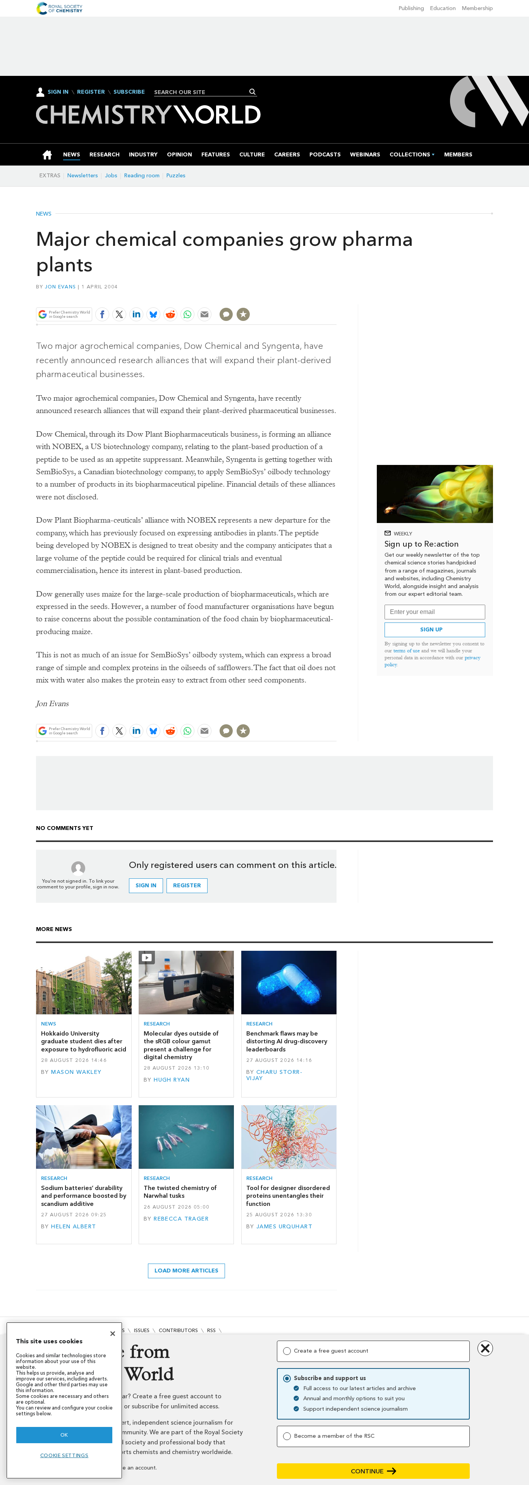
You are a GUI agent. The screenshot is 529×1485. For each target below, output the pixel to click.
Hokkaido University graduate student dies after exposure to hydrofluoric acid (83, 1041)
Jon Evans (60, 287)
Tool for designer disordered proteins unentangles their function (288, 1195)
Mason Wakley (76, 1072)
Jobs (111, 175)
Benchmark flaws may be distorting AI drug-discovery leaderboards (286, 1041)
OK (64, 1435)
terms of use (406, 650)
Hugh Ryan (172, 1080)
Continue (367, 1471)
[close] (336, 296)
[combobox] (202, 92)
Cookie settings (64, 1455)
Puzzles (176, 175)
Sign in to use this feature (299, 296)
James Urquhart (284, 1226)
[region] (64, 1400)
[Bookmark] (243, 314)
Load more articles (186, 1270)
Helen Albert (73, 1226)
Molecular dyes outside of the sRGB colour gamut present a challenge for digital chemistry (181, 1045)
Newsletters (82, 175)
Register (91, 92)
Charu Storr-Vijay (274, 1075)
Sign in (146, 885)
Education (443, 8)
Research (157, 1024)
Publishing (411, 8)
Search (253, 92)
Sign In (58, 92)
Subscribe (129, 92)
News (44, 214)
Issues (141, 1330)
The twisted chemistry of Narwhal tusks (180, 1191)
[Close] (112, 1333)
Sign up (431, 629)
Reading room (142, 175)
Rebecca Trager (181, 1219)
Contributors (178, 1330)
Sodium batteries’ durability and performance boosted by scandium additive (83, 1195)
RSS (211, 1330)
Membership (477, 8)
